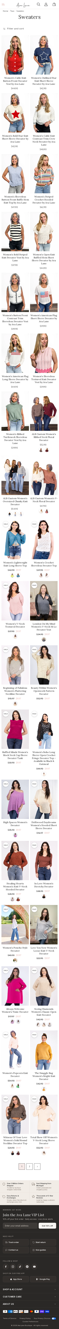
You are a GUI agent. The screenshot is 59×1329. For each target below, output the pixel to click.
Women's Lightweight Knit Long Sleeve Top (15, 564)
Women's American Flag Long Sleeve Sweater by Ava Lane (15, 379)
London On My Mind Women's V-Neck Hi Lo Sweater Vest (44, 626)
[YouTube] (34, 1266)
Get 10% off (47, 1226)
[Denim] (18, 575)
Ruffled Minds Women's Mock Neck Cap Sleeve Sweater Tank (15, 755)
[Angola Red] (46, 449)
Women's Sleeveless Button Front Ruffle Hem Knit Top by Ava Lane (15, 199)
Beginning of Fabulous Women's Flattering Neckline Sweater (15, 690)
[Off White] (46, 575)
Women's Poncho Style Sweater (15, 949)
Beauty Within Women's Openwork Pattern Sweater (44, 690)
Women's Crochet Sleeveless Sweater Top (44, 564)
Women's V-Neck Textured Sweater (15, 625)
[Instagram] (13, 1266)
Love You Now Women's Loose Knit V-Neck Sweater (44, 950)
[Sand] (12, 1085)
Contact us (13, 1250)
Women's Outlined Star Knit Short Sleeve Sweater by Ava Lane (44, 80)
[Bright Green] (18, 1085)
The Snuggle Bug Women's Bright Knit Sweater (44, 1076)
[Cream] (15, 514)
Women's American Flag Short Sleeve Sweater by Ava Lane (44, 318)
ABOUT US (8, 1304)
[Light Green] (12, 575)
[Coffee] (41, 449)
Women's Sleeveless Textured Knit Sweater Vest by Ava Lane (43, 379)
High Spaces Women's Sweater (15, 824)
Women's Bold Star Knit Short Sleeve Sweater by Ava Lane (15, 138)
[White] (38, 1024)
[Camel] (43, 1088)
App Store (17, 1279)
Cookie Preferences (30, 1322)
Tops (12, 11)
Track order (13, 1242)
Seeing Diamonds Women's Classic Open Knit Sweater (43, 1012)
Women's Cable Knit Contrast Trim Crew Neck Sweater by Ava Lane (44, 140)
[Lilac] (15, 835)
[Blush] (12, 1021)
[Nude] (12, 899)
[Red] (46, 511)
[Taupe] (43, 1152)
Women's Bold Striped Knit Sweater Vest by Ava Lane (15, 257)
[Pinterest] (27, 1266)
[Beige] (43, 1024)
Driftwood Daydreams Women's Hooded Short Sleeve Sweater (44, 825)
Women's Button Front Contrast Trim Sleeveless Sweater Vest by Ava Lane (15, 320)
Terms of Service (9, 1318)
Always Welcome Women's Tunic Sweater (15, 1010)
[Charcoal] (43, 639)
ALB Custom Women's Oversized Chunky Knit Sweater (15, 501)
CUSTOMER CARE (12, 1296)
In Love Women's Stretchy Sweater (43, 885)
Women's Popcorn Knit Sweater (15, 1074)
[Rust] (18, 899)
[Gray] (20, 514)
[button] (39, 4)
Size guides (41, 1250)
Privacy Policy (25, 1318)
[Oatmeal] (15, 636)
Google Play (45, 1279)
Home (5, 11)
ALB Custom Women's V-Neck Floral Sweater (44, 500)
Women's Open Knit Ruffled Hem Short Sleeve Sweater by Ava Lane (44, 259)
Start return (41, 1242)
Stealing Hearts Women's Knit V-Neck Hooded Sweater (15, 886)
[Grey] (49, 1024)
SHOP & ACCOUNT (13, 1289)
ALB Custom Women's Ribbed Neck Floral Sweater (44, 437)
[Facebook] (6, 1266)
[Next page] (37, 1166)
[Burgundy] (18, 1152)
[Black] (9, 514)
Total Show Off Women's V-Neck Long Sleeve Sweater (43, 1140)
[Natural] (41, 575)
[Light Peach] (15, 703)
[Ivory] (15, 960)
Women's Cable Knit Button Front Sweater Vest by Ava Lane (15, 80)
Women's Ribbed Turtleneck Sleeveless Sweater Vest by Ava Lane (15, 438)
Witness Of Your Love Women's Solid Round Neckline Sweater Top (15, 1140)
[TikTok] (20, 1266)
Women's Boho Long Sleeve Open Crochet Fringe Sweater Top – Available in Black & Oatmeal (44, 758)
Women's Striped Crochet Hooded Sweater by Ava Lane (44, 199)
